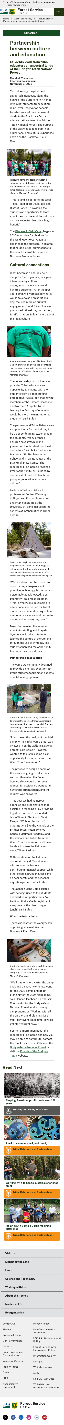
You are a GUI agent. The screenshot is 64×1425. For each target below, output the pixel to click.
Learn (8, 1270)
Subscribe (30, 33)
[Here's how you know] (32, 4)
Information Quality (44, 1355)
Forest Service (30, 10)
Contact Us (9, 1323)
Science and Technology (20, 1278)
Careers (7, 1346)
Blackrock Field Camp (29, 231)
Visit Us (10, 1253)
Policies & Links (12, 1335)
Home (6, 19)
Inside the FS (13, 1304)
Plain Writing (10, 1366)
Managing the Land (17, 1261)
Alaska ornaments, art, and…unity (27, 1143)
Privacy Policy (41, 1323)
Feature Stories (45, 19)
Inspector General (13, 1361)
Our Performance (13, 1340)
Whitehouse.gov (42, 1367)
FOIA (5, 1378)
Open (6, 1372)
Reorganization (14, 1312)
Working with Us (15, 1287)
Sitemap (7, 1329)
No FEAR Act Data (43, 1378)
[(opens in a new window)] (5, 1417)
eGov (36, 1373)
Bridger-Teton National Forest (28, 1047)
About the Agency (23, 19)
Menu (59, 11)
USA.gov (38, 1361)
